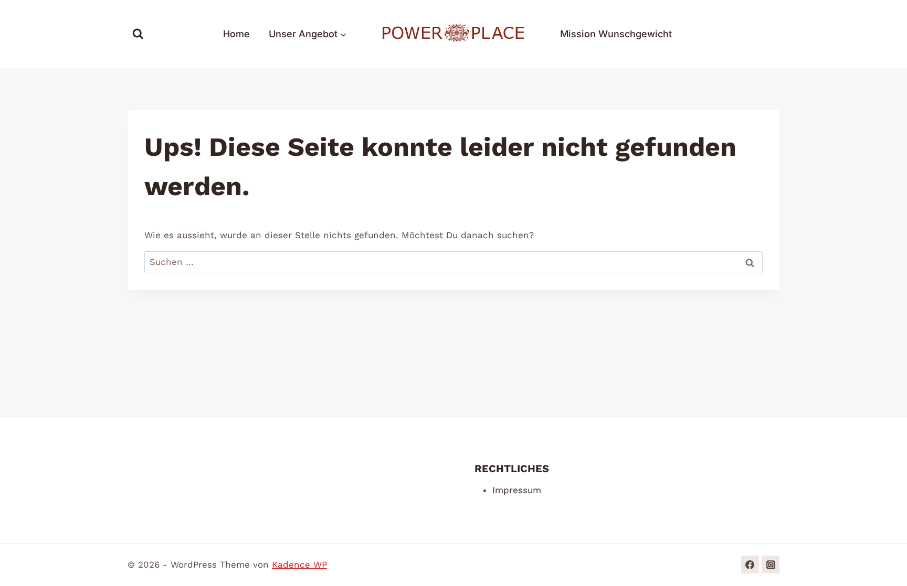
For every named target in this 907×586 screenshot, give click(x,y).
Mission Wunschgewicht (616, 33)
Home (236, 33)
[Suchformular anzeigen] (138, 34)
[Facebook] (750, 564)
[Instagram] (770, 564)
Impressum (516, 490)
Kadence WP (299, 564)
